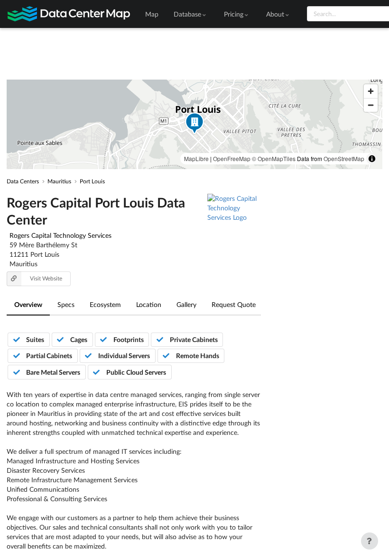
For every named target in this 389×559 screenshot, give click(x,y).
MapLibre (196, 158)
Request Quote (234, 304)
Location (148, 304)
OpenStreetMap (344, 158)
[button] (194, 124)
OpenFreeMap (231, 158)
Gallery (186, 304)
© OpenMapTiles (274, 158)
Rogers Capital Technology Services (60, 235)
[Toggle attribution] (372, 158)
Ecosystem (105, 304)
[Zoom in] (371, 91)
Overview (28, 304)
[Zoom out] (371, 105)
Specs (65, 304)
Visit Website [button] (46, 278)
